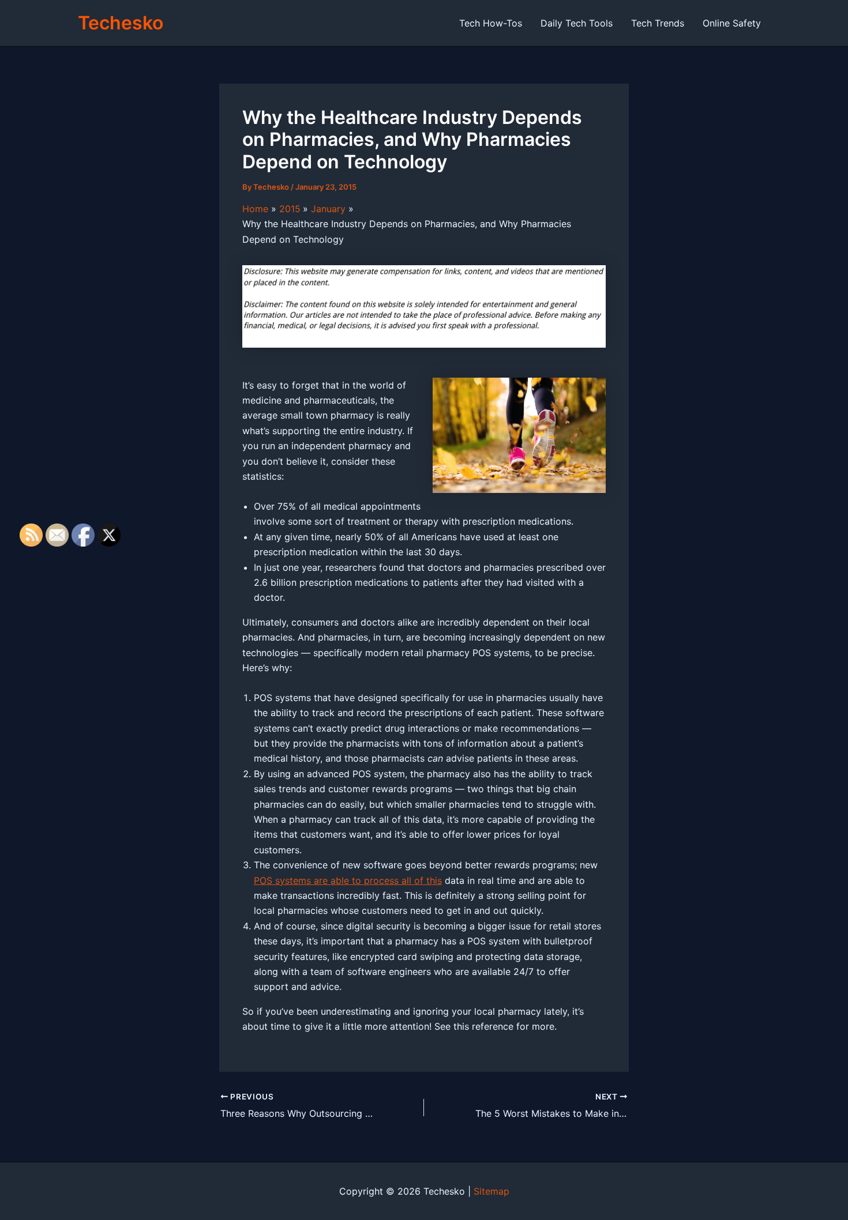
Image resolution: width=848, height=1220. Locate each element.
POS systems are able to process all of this (348, 880)
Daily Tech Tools (577, 23)
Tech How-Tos (490, 23)
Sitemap (491, 1191)
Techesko (120, 23)
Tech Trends (657, 23)
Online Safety (732, 23)
